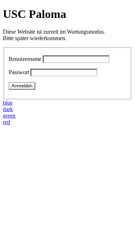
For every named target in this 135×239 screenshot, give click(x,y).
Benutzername (25, 59)
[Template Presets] (5, 128)
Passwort (19, 72)
